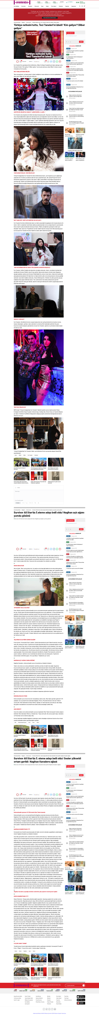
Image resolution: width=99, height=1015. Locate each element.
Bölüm (20, 455)
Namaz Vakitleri (23, 990)
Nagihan (25, 951)
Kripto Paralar (81, 990)
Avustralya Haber (17, 22)
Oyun (30, 951)
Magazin (23, 22)
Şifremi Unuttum (68, 1000)
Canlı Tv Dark (28, 996)
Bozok (16, 951)
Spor (42, 6)
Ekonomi (37, 6)
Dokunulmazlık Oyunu (22, 722)
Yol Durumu (72, 990)
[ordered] (30, 503)
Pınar (33, 722)
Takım (38, 722)
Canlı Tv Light (17, 1000)
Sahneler (36, 455)
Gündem (30, 6)
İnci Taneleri (30, 455)
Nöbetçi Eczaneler (29, 1000)
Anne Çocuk (28, 22)
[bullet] (32, 503)
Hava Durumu (41, 990)
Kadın (47, 6)
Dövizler (49, 998)
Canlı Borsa (38, 996)
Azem (16, 455)
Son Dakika (16, 6)
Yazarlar (67, 6)
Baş (15, 722)
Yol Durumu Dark (17, 998)
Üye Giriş (66, 996)
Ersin (29, 722)
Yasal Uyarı (64, 1013)
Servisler (23, 6)
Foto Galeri (53, 6)
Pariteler (64, 990)
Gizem (20, 951)
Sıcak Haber (59, 1003)
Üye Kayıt (66, 998)
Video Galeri (58, 998)
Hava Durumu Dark (18, 996)
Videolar (61, 6)
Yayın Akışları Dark (29, 998)
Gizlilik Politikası (44, 1013)
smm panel (27, 1003)
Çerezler (49, 1013)
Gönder (17, 502)
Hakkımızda (35, 1013)
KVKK (53, 1013)
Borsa (15, 990)
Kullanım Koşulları (58, 1013)
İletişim (39, 1013)
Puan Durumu (49, 990)
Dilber (24, 455)
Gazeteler (73, 6)
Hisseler (57, 990)
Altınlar (48, 996)
